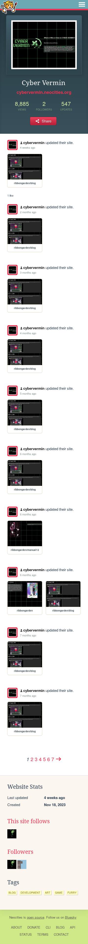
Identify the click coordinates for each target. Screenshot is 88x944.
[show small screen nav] (82, 4)
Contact (61, 934)
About (16, 927)
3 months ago (28, 272)
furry (72, 892)
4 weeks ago (27, 147)
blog (12, 892)
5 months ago (28, 393)
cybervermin (33, 142)
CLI (48, 927)
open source (35, 917)
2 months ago (28, 212)
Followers (20, 852)
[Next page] (58, 759)
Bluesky (71, 917)
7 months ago (28, 635)
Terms (42, 934)
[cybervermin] (12, 145)
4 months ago (28, 333)
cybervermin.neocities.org (44, 92)
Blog (60, 927)
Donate (33, 927)
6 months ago (28, 454)
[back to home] (9, 6)
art (47, 892)
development (30, 892)
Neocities (15, 917)
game (59, 892)
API (72, 927)
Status (26, 934)
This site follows (28, 821)
